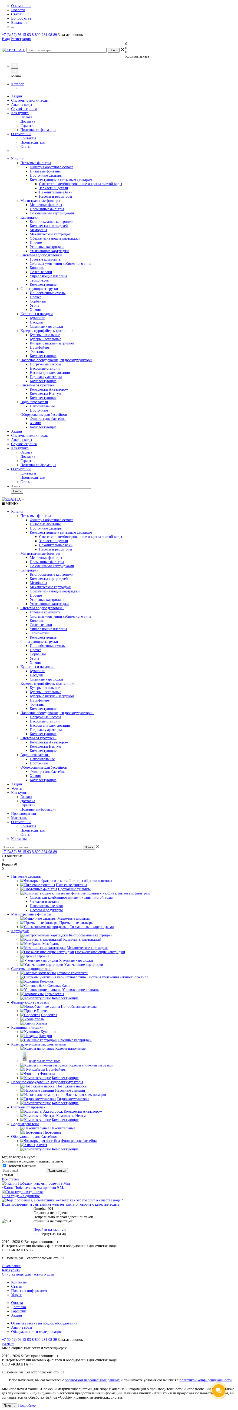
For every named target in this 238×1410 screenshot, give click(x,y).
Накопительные (42, 759)
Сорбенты (38, 654)
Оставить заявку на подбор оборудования (44, 1323)
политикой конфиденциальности (205, 1380)
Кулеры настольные (45, 692)
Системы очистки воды (30, 100)
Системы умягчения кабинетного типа (60, 616)
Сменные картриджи (46, 679)
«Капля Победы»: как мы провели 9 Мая (34, 1188)
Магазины (19, 818)
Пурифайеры (40, 700)
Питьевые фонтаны (45, 524)
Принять (9, 1405)
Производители (32, 142)
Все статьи (10, 1179)
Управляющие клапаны (48, 629)
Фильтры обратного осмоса (51, 520)
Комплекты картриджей (49, 579)
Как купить (20, 113)
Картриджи (29, 217)
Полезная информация (38, 130)
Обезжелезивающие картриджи (55, 591)
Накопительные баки (56, 545)
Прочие (36, 595)
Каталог (17, 84)
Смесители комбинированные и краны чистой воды (80, 537)
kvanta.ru (8, 1344)
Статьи (26, 146)
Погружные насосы (45, 717)
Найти (17, 491)
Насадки (36, 675)
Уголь (34, 658)
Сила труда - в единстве (21, 1196)
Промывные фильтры (47, 562)
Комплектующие (43, 637)
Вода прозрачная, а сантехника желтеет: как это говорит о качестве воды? (60, 1204)
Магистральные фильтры (40, 201)
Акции (16, 96)
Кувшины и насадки (36, 314)
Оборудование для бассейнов (43, 414)
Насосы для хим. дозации (50, 725)
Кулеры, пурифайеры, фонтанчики (48, 331)
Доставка (27, 121)
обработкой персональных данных (92, 1380)
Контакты (28, 138)
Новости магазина (21, 1166)
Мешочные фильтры (46, 558)
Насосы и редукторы (55, 549)
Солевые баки (41, 625)
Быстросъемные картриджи (51, 574)
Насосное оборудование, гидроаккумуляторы (56, 360)
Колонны (37, 620)
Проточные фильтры (46, 528)
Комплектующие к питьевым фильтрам (62, 532)
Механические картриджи (50, 587)
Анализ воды (21, 105)
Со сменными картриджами (52, 566)
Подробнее (27, 1405)
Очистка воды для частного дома (28, 1274)
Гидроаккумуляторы (46, 730)
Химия (35, 662)
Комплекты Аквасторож (49, 742)
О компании (21, 134)
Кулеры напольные (45, 688)
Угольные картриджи (47, 600)
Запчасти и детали (53, 541)
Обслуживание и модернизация (36, 1332)
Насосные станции (45, 721)
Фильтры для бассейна (48, 772)
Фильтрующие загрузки (39, 289)
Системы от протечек (37, 385)
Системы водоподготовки (41, 255)
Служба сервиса (24, 109)
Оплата (26, 117)
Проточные (39, 763)
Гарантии (28, 125)
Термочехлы (39, 633)
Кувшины (37, 671)
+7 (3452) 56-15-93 (16, 35)
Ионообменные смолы (48, 646)
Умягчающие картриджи (49, 604)
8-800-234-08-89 (44, 35)
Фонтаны (37, 704)
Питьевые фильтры (35, 163)
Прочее (35, 650)
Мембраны (38, 583)
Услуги (16, 788)
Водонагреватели (34, 402)
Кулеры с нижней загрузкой (52, 696)
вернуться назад (53, 1234)
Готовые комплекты (45, 612)
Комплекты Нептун (45, 746)
